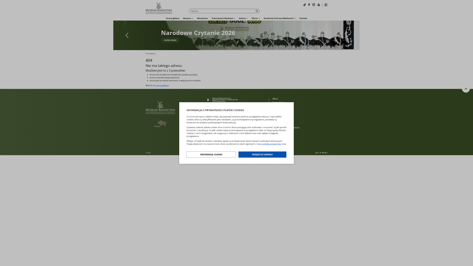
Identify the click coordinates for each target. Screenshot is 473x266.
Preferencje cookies (211, 154)
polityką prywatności (272, 144)
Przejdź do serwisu (262, 154)
